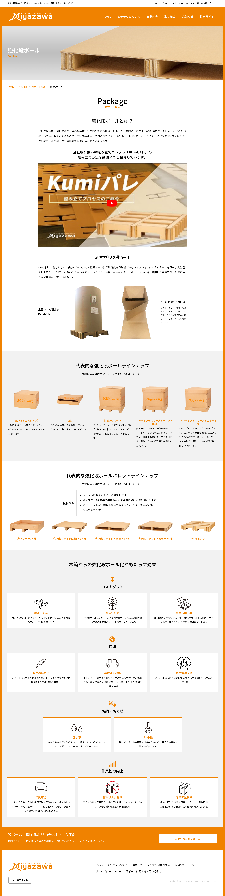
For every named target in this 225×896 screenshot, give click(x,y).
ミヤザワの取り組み (158, 864)
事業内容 (152, 17)
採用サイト (207, 17)
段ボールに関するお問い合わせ (201, 3)
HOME (106, 17)
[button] (188, 838)
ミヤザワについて (128, 17)
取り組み (170, 17)
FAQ (157, 3)
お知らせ (188, 17)
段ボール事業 (38, 86)
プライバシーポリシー (172, 3)
